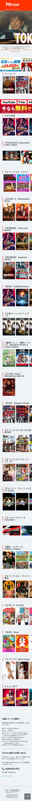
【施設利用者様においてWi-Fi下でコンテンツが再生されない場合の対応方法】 (16, 50)
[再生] (9, 85)
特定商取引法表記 (7, 776)
